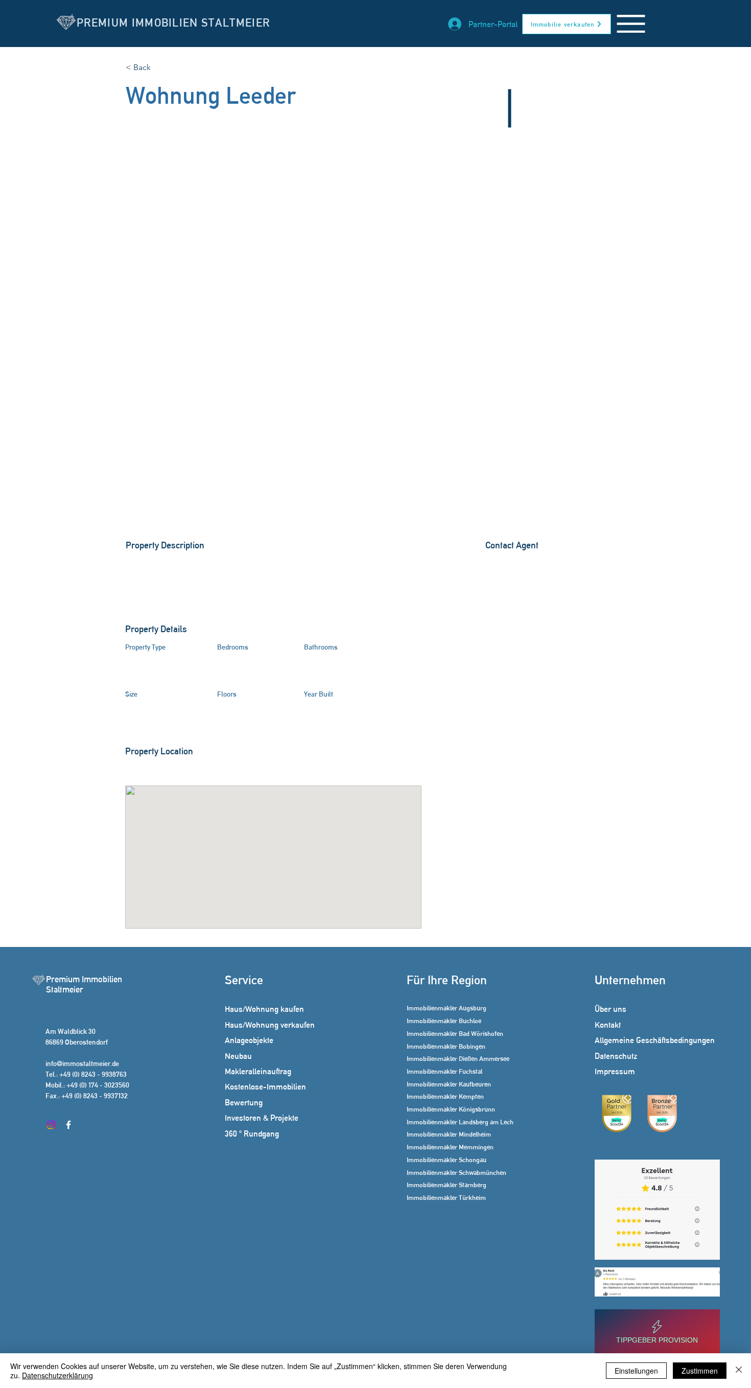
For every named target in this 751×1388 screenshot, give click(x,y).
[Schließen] (739, 1370)
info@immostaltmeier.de (82, 1063)
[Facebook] (68, 1124)
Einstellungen (636, 1371)
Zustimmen (700, 1371)
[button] (631, 24)
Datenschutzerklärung (57, 1375)
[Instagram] (51, 1124)
